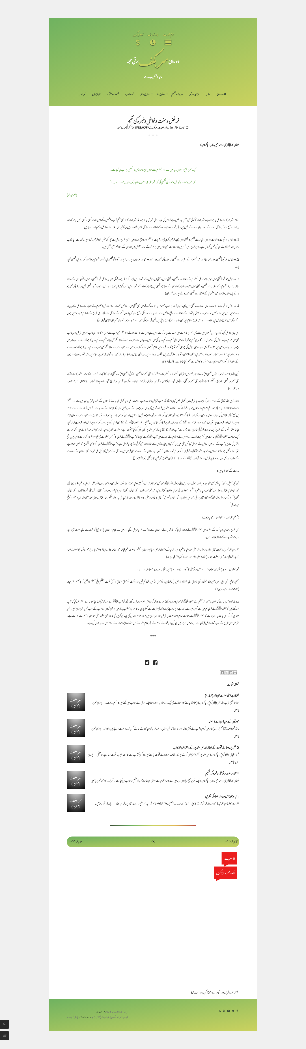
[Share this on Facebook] (155, 663)
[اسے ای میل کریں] (235, 672)
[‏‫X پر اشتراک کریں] (226, 672)
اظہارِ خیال (96, 94)
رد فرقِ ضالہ (144, 94)
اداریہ (208, 94)
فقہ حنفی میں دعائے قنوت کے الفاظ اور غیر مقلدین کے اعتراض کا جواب (206, 748)
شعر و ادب (129, 94)
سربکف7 (153, 127)
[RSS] (220, 1011)
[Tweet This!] (146, 663)
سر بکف (153, 61)
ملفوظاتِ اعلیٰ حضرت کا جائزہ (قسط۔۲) (222, 696)
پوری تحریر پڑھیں (99, 781)
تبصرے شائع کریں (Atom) (205, 993)
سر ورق (220, 94)
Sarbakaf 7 (142, 127)
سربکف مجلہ (100, 1012)
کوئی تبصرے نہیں (123, 127)
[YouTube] (224, 1011)
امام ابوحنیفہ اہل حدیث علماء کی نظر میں (222, 797)
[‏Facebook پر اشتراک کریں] (222, 672)
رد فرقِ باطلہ (160, 94)
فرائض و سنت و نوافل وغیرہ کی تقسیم (153, 120)
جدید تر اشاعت (75, 842)
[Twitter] (233, 1011)
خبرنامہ (83, 94)
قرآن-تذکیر (194, 94)
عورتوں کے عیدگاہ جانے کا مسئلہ (224, 722)
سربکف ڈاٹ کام (85, 1017)
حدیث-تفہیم (177, 94)
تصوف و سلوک (113, 94)
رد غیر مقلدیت (163, 127)
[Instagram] (228, 1011)
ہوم (153, 842)
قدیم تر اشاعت (230, 842)
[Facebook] (237, 1011)
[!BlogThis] (230, 672)
